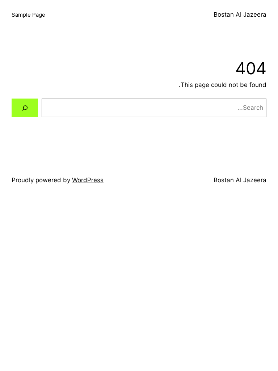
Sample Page (28, 14)
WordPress (88, 180)
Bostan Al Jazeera (240, 14)
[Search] (25, 108)
